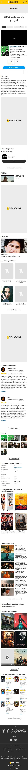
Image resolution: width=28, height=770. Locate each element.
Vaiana (7, 701)
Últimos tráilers (14, 669)
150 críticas (15, 399)
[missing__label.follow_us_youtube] (4, 731)
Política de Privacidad (8, 758)
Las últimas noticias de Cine (14, 599)
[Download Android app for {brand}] (16, 739)
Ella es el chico (7, 510)
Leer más (3, 391)
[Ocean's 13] (7, 521)
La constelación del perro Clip (7, 629)
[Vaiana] (3, 704)
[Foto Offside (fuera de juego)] (4, 438)
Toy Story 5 (8, 689)
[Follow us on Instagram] (16, 731)
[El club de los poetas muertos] (21, 501)
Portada (2, 13)
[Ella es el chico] (7, 501)
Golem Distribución (18, 467)
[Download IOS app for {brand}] (12, 739)
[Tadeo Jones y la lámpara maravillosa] (16, 704)
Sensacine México (12, 751)
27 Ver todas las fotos (14, 458)
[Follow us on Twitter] (12, 731)
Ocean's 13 (7, 530)
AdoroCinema (19, 750)
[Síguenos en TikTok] (20, 731)
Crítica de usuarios (8, 366)
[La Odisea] (3, 679)
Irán (15, 465)
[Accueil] (13, 2)
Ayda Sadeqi (21, 303)
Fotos (3, 433)
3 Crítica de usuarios (14, 428)
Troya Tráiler (7, 646)
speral (8, 397)
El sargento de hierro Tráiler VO (21, 646)
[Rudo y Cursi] (21, 521)
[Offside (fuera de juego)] (5, 50)
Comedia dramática (18, 47)
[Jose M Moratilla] (3, 369)
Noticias (4, 237)
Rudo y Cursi (21, 530)
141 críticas (15, 370)
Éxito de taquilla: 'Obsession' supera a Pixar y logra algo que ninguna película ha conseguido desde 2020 (20, 548)
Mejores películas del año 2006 (15, 531)
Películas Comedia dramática (21, 13)
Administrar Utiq (17, 758)
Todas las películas (11, 13)
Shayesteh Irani (23, 55)
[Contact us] (24, 731)
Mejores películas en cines (14, 718)
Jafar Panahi (19, 49)
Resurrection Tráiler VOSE (20, 629)
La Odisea (8, 676)
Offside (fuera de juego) (8, 606)
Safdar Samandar (14, 55)
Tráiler (7, 687)
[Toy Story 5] (3, 691)
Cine (6, 13)
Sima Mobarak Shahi (19, 54)
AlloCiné (6, 748)
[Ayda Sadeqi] (21, 294)
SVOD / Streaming (6, 151)
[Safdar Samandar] (21, 271)
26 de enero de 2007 (15, 46)
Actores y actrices (8, 261)
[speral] (3, 398)
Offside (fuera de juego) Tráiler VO (19, 176)
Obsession (22, 689)
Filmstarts (18, 748)
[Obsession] (16, 691)
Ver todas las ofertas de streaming (14, 167)
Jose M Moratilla (11, 368)
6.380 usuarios (10, 399)
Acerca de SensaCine (5, 756)
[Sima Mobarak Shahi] (7, 271)
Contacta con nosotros (15, 756)
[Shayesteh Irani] (7, 294)
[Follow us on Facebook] (8, 731)
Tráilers (4, 173)
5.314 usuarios (10, 370)
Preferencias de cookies (14, 759)
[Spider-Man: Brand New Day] (16, 679)
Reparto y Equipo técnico (14, 309)
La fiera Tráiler (21, 664)
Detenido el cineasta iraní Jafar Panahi (10, 256)
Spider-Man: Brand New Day (23, 677)
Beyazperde (6, 750)
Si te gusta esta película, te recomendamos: (11, 491)
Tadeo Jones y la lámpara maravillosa (23, 702)
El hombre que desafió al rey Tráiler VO (7, 664)
